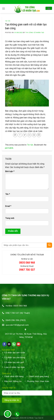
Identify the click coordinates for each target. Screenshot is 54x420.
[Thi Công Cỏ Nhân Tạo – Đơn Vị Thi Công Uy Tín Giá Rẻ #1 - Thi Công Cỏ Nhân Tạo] (27, 8)
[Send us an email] (9, 344)
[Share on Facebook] (20, 135)
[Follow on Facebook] (4, 344)
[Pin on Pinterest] (34, 135)
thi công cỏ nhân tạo (34, 32)
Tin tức (7, 21)
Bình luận (9, 171)
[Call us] (14, 344)
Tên (7, 194)
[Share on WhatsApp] (15, 135)
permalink (9, 148)
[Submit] (49, 245)
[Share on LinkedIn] (39, 135)
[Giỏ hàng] (48, 8)
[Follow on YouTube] (18, 344)
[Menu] (3, 8)
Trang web (9, 218)
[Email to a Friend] (29, 135)
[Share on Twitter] (24, 135)
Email (8, 206)
